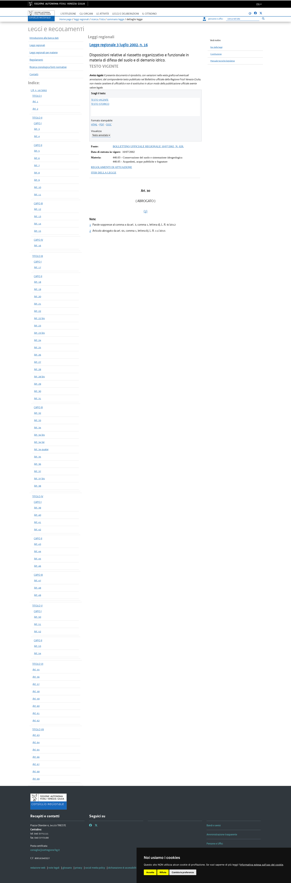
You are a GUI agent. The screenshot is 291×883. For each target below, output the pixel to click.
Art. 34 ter (39, 442)
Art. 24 (37, 340)
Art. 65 (36, 749)
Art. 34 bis (39, 434)
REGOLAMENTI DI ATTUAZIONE (111, 167)
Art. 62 (36, 720)
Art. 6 (37, 158)
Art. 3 (37, 129)
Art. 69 (36, 778)
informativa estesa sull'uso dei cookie (261, 864)
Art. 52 (37, 631)
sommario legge (115, 19)
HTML (94, 124)
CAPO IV (38, 240)
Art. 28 (37, 369)
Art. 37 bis (39, 478)
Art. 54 (37, 653)
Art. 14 (37, 223)
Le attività (102, 13)
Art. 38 (37, 485)
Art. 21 (37, 303)
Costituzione (216, 54)
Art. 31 (37, 398)
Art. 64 (36, 742)
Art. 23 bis (39, 333)
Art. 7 (37, 165)
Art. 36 (37, 464)
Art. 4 (37, 136)
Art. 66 (36, 757)
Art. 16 (37, 245)
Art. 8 (37, 172)
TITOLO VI (37, 664)
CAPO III (38, 203)
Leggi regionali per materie (44, 52)
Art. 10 (37, 187)
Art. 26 (37, 354)
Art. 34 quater (41, 449)
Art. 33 (37, 420)
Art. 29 (37, 384)
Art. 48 (37, 587)
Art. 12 (37, 209)
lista (102, 19)
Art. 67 (36, 764)
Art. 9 (37, 180)
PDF (101, 124)
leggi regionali (81, 19)
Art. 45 (37, 558)
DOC (109, 124)
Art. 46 (37, 566)
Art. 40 (37, 515)
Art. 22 (37, 311)
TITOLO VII (38, 729)
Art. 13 (37, 216)
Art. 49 (37, 595)
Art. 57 (36, 684)
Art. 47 (37, 580)
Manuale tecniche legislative (222, 60)
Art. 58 (36, 691)
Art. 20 (37, 296)
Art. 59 (36, 698)
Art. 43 (37, 544)
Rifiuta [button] (163, 872)
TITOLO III (37, 256)
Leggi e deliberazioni (125, 13)
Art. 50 (37, 617)
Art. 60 (36, 706)
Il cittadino (149, 13)
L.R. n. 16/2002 (39, 90)
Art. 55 (36, 669)
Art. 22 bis (39, 318)
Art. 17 (37, 267)
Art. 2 (35, 108)
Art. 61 (36, 713)
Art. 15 (37, 231)
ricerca (94, 19)
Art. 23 (37, 325)
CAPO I (38, 123)
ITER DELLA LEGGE (103, 172)
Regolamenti (36, 59)
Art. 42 (37, 529)
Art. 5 (37, 150)
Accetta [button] (150, 872)
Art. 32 (37, 413)
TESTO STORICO (100, 104)
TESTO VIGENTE (100, 99)
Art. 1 (35, 101)
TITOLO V (37, 605)
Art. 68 (36, 771)
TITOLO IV (37, 496)
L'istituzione (68, 13)
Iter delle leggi (216, 47)
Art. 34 (37, 427)
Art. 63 (36, 735)
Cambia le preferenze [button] (183, 872)
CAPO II (38, 145)
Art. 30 (37, 391)
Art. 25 (37, 347)
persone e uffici (215, 18)
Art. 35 (37, 456)
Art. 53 (37, 646)
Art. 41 (37, 522)
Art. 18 (37, 282)
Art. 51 (37, 624)
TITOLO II (37, 117)
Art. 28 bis (39, 376)
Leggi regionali (37, 45)
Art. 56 (36, 676)
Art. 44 (37, 551)
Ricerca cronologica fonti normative (48, 67)
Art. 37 (37, 471)
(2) (145, 211)
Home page (65, 19)
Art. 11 (37, 194)
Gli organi (86, 13)
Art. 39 (37, 507)
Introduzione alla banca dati (44, 38)
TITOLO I (37, 96)
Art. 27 (37, 362)
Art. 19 (37, 289)
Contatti (34, 74)
